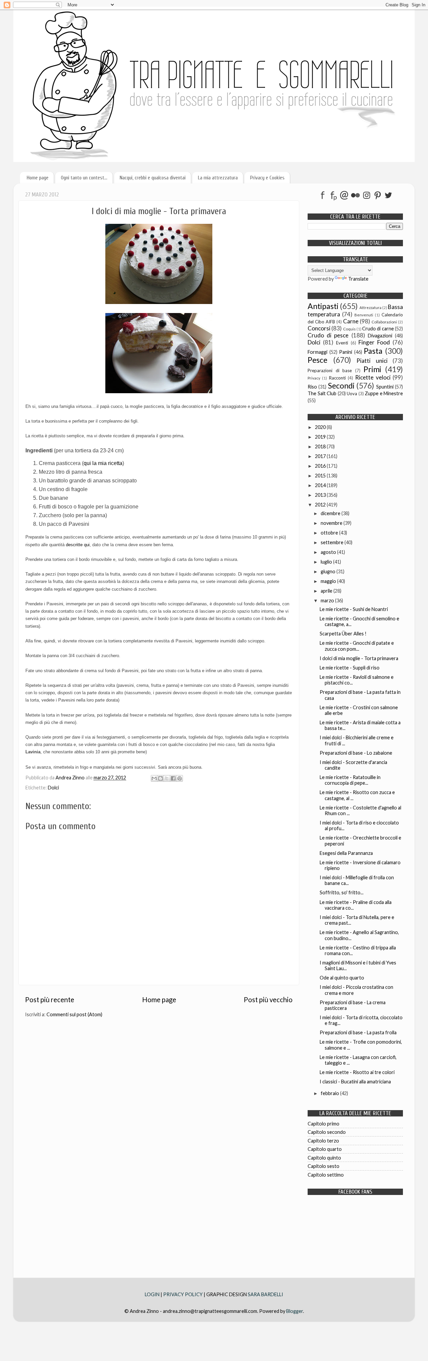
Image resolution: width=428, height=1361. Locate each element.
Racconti (337, 378)
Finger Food (374, 342)
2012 (321, 504)
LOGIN (152, 1294)
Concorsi (319, 328)
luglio (327, 562)
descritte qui (78, 544)
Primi (372, 369)
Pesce (317, 359)
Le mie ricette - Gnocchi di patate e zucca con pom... (357, 645)
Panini (345, 352)
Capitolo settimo (326, 1175)
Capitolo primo (323, 1123)
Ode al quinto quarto (342, 977)
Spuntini (385, 387)
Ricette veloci (372, 377)
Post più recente (49, 1000)
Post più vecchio (268, 1000)
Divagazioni (380, 335)
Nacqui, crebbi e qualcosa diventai (153, 178)
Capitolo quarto (325, 1149)
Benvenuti (363, 315)
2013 (321, 495)
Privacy (314, 378)
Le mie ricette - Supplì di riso (350, 667)
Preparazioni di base (330, 370)
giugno (328, 571)
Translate (358, 279)
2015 (321, 475)
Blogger (294, 1311)
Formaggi (317, 352)
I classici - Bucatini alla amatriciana (355, 1081)
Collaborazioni (384, 322)
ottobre (330, 533)
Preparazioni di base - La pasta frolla (358, 1032)
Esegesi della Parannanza (346, 853)
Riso (312, 387)
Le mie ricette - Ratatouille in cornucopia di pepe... (350, 780)
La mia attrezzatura (218, 178)
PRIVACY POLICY (183, 1294)
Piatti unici (372, 360)
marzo (328, 600)
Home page (37, 178)
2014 (321, 485)
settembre (332, 542)
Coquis (349, 329)
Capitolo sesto (323, 1166)
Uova (352, 393)
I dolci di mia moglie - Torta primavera (359, 658)
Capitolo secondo (327, 1132)
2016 (321, 466)
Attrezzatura (370, 307)
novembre (332, 523)
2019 (321, 437)
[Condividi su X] (167, 778)
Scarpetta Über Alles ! (343, 633)
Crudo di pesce (328, 335)
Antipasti (323, 306)
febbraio (330, 1093)
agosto (329, 552)
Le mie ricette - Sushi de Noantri (354, 609)
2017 (321, 456)
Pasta (373, 350)
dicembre (331, 513)
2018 (321, 446)
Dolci (53, 787)
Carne (350, 321)
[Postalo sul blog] (160, 778)
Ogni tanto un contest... (84, 178)
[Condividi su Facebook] (173, 778)
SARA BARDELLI (265, 1294)
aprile (327, 591)
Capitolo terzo (323, 1141)
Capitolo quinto (324, 1158)
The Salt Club (322, 393)
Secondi (341, 385)
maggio (329, 581)
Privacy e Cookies (267, 178)
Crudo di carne (378, 328)
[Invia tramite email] (154, 778)
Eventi (342, 342)
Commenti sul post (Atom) (74, 1014)
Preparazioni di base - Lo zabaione (356, 753)
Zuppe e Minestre (384, 393)
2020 (321, 427)
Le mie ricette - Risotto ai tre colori (357, 1072)
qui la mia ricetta (103, 463)
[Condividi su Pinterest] (179, 778)
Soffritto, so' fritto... (341, 892)
